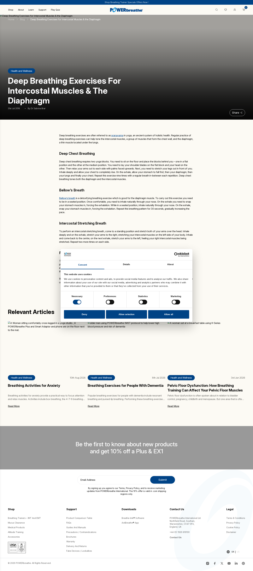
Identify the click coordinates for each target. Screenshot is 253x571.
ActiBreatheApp (130, 522)
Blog (22, 19)
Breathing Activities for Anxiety (34, 385)
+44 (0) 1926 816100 (180, 532)
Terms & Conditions (235, 518)
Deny (84, 314)
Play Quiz (55, 10)
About (21, 10)
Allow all (168, 314)
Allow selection (127, 314)
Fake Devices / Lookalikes (79, 551)
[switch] (110, 302)
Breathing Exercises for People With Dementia (126, 385)
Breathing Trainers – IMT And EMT (24, 518)
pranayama (117, 135)
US (238, 551)
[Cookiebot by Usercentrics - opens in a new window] (176, 254)
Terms (122, 488)
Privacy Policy (132, 488)
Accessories (14, 537)
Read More (14, 406)
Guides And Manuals (76, 527)
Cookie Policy (233, 527)
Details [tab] (126, 264)
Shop (10, 10)
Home (11, 19)
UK (232, 551)
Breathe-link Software (133, 518)
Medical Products (16, 527)
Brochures (71, 537)
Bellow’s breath (67, 198)
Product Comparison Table (79, 518)
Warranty (70, 541)
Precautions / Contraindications (81, 532)
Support (42, 10)
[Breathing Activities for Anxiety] (47, 346)
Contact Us (176, 537)
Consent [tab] (82, 265)
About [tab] (170, 264)
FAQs (68, 522)
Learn (31, 10)
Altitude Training (15, 532)
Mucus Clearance (16, 522)
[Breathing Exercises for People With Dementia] (126, 346)
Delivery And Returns (76, 546)
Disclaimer (231, 532)
